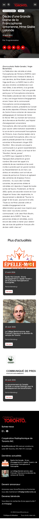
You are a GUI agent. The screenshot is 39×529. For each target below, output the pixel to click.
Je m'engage (7, 504)
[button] (8, 4)
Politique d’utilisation (11, 515)
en (4, 5)
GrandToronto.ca (8, 446)
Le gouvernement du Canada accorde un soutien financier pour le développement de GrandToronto (19, 386)
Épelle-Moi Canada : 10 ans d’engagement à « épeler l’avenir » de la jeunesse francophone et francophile (18, 279)
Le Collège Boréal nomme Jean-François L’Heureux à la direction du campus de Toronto (19, 333)
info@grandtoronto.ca (27, 492)
